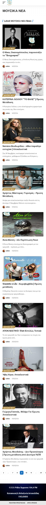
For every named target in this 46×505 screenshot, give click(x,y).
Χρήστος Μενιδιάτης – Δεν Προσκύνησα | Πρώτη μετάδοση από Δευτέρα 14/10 (23, 453)
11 (31, 472)
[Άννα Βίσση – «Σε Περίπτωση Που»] (23, 224)
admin (8, 66)
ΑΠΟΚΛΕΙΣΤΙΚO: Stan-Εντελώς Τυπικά (22, 330)
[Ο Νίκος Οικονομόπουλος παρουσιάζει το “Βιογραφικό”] (23, 37)
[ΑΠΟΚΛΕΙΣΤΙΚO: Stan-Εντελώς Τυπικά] (23, 315)
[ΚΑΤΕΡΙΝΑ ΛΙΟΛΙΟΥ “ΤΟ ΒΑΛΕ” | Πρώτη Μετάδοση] (23, 83)
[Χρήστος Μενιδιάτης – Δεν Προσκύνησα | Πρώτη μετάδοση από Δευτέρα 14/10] (23, 436)
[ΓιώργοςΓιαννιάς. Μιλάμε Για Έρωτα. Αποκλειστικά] (23, 396)
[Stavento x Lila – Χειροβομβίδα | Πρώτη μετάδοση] (23, 268)
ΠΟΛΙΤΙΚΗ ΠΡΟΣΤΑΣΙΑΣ (17, 503)
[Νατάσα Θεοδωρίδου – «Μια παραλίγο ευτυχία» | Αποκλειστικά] (23, 130)
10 (26, 472)
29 (41, 472)
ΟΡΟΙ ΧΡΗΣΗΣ (32, 503)
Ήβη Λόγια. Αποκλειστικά (15, 374)
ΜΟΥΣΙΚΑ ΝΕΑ (9, 48)
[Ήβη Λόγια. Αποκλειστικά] (23, 359)
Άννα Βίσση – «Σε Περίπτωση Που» (20, 239)
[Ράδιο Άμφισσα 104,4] (9, 2)
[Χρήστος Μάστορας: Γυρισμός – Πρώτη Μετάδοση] (23, 177)
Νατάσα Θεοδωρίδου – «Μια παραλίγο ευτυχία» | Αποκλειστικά (22, 147)
